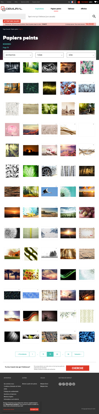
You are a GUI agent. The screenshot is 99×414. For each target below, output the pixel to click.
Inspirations (39, 9)
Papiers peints (56, 9)
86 (68, 354)
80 (57, 354)
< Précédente (22, 354)
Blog (2, 2)
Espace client (36, 2)
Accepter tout (34, 409)
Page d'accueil (6, 29)
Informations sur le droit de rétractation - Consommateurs (12, 400)
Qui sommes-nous (9, 384)
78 (43, 354)
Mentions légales (8, 396)
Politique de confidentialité (11, 391)
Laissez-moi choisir (8, 409)
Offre (16, 2)
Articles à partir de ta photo (29, 384)
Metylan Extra (44, 386)
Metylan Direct (44, 384)
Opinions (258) (25, 2)
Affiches (84, 9)
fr (69, 2)
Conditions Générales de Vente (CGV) (12, 388)
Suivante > (78, 354)
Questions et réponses (10, 394)
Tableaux (71, 9)
